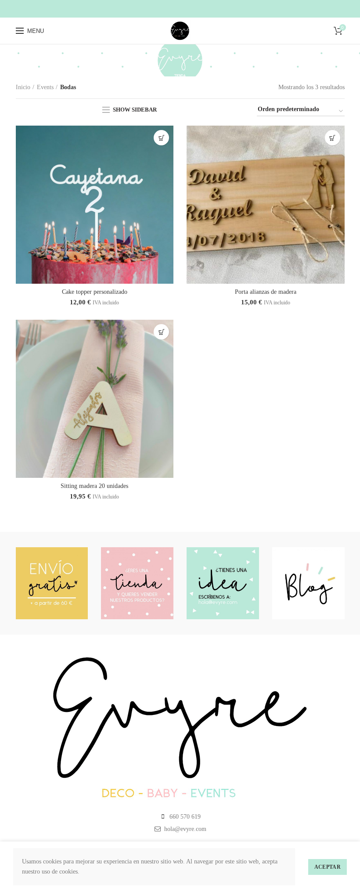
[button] (161, 137)
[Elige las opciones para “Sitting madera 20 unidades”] (161, 331)
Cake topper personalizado (94, 292)
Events (45, 87)
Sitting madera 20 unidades (94, 486)
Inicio (23, 87)
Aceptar (327, 867)
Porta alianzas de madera (265, 292)
